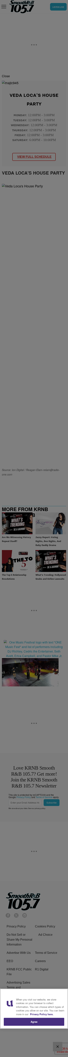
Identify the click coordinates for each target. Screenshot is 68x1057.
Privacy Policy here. (41, 1014)
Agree (34, 1021)
